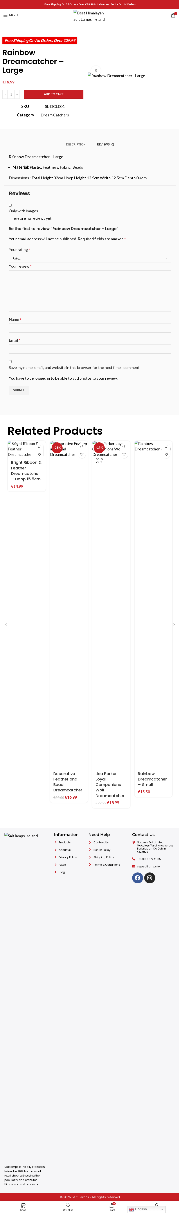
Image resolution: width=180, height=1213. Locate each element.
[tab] (76, 144)
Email (14, 340)
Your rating (19, 249)
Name (15, 319)
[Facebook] (137, 877)
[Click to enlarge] (96, 71)
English (140, 1209)
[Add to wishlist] (39, 454)
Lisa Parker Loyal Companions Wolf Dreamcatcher (109, 784)
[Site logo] (90, 14)
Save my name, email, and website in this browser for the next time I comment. (74, 367)
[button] (39, 447)
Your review (20, 266)
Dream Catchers (55, 114)
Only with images (23, 210)
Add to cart (54, 94)
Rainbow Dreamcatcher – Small (152, 779)
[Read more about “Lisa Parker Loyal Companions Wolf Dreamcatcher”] (124, 447)
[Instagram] (149, 877)
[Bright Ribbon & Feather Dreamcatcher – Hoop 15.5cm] (27, 449)
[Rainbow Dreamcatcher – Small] (154, 604)
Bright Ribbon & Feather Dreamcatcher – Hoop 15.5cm (26, 471)
